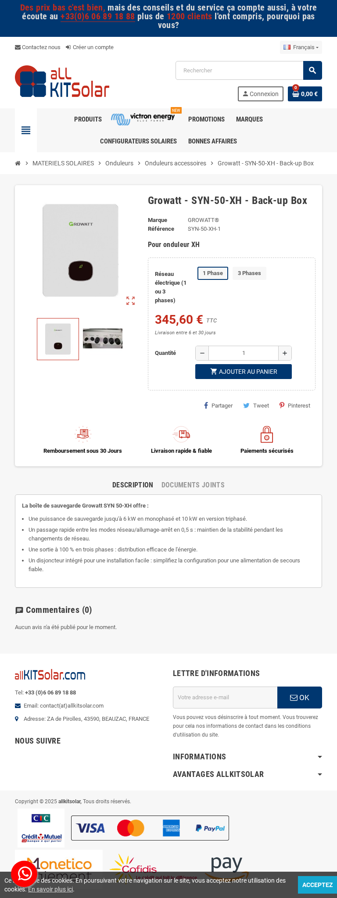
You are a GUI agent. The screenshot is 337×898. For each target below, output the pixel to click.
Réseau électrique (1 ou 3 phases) (170, 287)
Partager (222, 405)
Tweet (261, 405)
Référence (161, 228)
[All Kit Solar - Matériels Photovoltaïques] (62, 80)
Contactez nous (41, 47)
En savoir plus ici (50, 889)
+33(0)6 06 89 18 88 (98, 16)
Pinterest (299, 405)
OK (303, 697)
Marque (157, 220)
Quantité (165, 353)
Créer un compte (93, 47)
